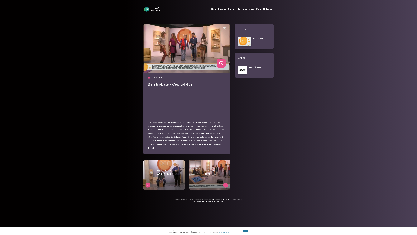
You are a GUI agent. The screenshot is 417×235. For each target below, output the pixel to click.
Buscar (269, 9)
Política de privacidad (213, 201)
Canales (222, 9)
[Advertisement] (187, 105)
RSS (222, 201)
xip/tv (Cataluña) (256, 67)
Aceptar (245, 231)
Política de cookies (199, 201)
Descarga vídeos (246, 9)
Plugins (232, 9)
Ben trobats (258, 38)
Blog (213, 9)
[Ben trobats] (244, 41)
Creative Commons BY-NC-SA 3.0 (219, 199)
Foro (258, 9)
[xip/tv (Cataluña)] (242, 70)
